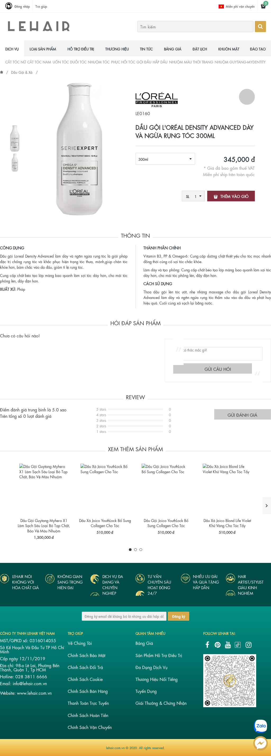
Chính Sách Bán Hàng (88, 691)
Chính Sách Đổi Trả (85, 667)
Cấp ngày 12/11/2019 (22, 658)
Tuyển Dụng (146, 691)
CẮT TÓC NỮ (15, 61)
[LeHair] (38, 30)
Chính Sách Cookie (85, 679)
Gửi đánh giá (242, 415)
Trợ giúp (41, 6)
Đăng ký (178, 616)
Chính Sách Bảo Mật (86, 655)
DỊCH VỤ (12, 48)
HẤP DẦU (160, 61)
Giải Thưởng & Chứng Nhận (161, 703)
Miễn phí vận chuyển (240, 6)
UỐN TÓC (61, 61)
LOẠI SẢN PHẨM (43, 48)
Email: (6, 683)
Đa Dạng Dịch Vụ (152, 667)
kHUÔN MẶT (228, 48)
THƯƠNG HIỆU (117, 48)
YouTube (228, 644)
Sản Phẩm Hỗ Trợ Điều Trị (159, 655)
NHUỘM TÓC (99, 61)
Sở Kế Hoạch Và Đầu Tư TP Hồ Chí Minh (32, 649)
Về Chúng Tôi (80, 643)
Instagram (248, 644)
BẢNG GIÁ (172, 48)
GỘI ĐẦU (144, 61)
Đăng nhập (22, 6)
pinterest (218, 644)
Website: (8, 693)
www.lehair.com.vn (34, 693)
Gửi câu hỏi (218, 369)
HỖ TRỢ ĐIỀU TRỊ (80, 48)
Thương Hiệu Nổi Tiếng (157, 679)
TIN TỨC (146, 48)
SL (187, 196)
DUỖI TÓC (78, 61)
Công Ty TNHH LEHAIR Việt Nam (27, 633)
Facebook (207, 644)
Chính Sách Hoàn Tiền (88, 715)
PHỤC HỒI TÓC (123, 61)
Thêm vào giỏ (234, 196)
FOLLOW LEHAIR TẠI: (219, 633)
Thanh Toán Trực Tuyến (88, 703)
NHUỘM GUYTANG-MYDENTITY (240, 61)
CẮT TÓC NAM (39, 61)
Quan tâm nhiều (150, 633)
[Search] (260, 26)
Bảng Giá (144, 643)
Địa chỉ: (8, 665)
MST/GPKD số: (15, 640)
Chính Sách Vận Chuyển (90, 727)
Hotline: (7, 676)
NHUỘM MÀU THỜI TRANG (191, 61)
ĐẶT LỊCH (200, 48)
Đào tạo (258, 48)
